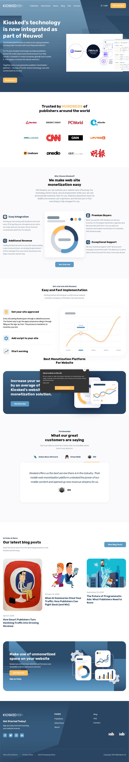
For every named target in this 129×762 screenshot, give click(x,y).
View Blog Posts (115, 544)
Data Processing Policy (46, 755)
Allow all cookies (64, 388)
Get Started (64, 264)
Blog (63, 6)
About (55, 6)
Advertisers (45, 6)
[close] (84, 369)
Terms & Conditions (10, 755)
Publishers (34, 6)
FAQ (69, 6)
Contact (76, 6)
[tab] (27, 319)
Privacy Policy (28, 755)
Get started (118, 5)
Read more (10, 80)
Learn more (46, 382)
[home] (14, 6)
